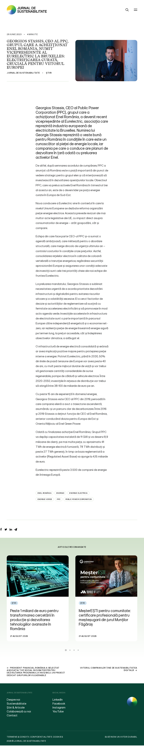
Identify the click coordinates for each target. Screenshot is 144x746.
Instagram (58, 707)
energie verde (45, 499)
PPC (58, 499)
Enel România (44, 493)
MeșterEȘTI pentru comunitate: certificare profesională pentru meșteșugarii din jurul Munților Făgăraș (36, 617)
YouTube (58, 711)
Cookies (58, 736)
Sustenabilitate (16, 703)
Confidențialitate (41, 736)
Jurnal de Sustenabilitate (23, 72)
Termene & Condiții (18, 736)
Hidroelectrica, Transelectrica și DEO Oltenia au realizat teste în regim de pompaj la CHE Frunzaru (105, 617)
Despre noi (13, 699)
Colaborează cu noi (19, 711)
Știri (49, 72)
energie (60, 493)
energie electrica (78, 493)
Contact (12, 715)
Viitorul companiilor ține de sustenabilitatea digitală (108, 669)
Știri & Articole (16, 707)
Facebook (58, 703)
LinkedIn (57, 699)
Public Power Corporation (78, 499)
